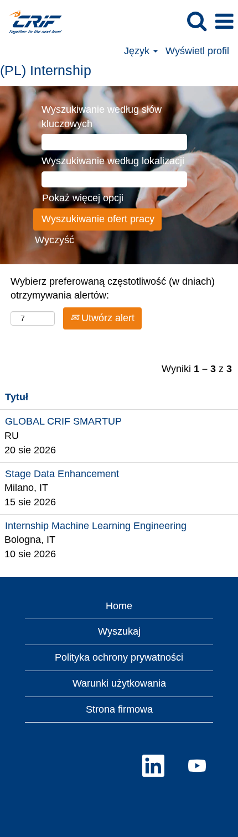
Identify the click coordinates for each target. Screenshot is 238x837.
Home (119, 605)
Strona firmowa (119, 709)
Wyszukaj (119, 631)
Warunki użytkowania (119, 683)
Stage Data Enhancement (62, 473)
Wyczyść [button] (54, 239)
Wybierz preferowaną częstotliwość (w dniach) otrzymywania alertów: (113, 288)
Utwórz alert (106, 317)
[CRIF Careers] (31, 21)
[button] (224, 22)
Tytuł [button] (16, 396)
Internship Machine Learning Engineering (96, 525)
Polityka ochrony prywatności (119, 657)
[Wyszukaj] (196, 22)
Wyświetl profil (197, 50)
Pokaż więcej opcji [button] (82, 197)
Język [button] (138, 50)
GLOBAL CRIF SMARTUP (63, 421)
